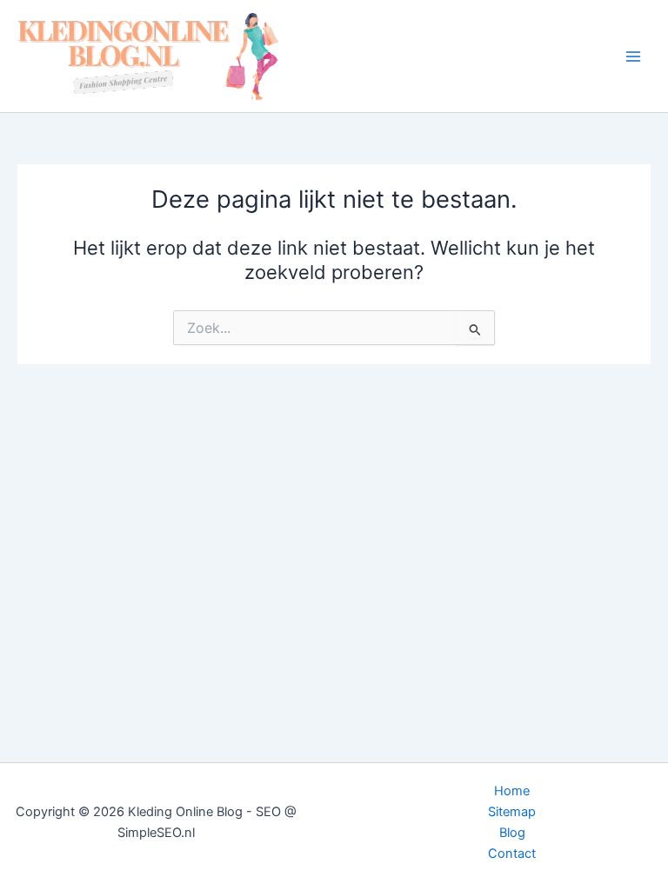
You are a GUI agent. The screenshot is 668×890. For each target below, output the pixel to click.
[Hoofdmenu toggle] (633, 55)
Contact (512, 853)
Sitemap (512, 812)
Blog (512, 832)
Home (512, 791)
